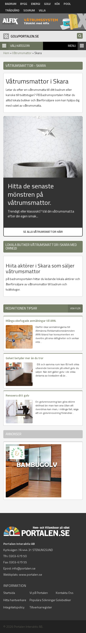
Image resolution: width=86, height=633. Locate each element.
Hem (6, 53)
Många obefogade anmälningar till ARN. (31, 320)
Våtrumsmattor (22, 53)
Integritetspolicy (13, 607)
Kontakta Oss (64, 592)
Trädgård (12, 10)
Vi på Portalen (39, 592)
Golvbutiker (63, 600)
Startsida (9, 592)
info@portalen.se (24, 568)
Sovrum (29, 10)
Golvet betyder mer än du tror (24, 358)
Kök (57, 4)
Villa (42, 10)
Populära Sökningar (42, 600)
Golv (47, 4)
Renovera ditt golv (17, 395)
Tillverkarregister (41, 607)
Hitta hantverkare (14, 600)
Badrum (10, 4)
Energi (35, 4)
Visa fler (75, 308)
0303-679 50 (18, 556)
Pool (67, 4)
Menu (72, 45)
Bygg (23, 4)
